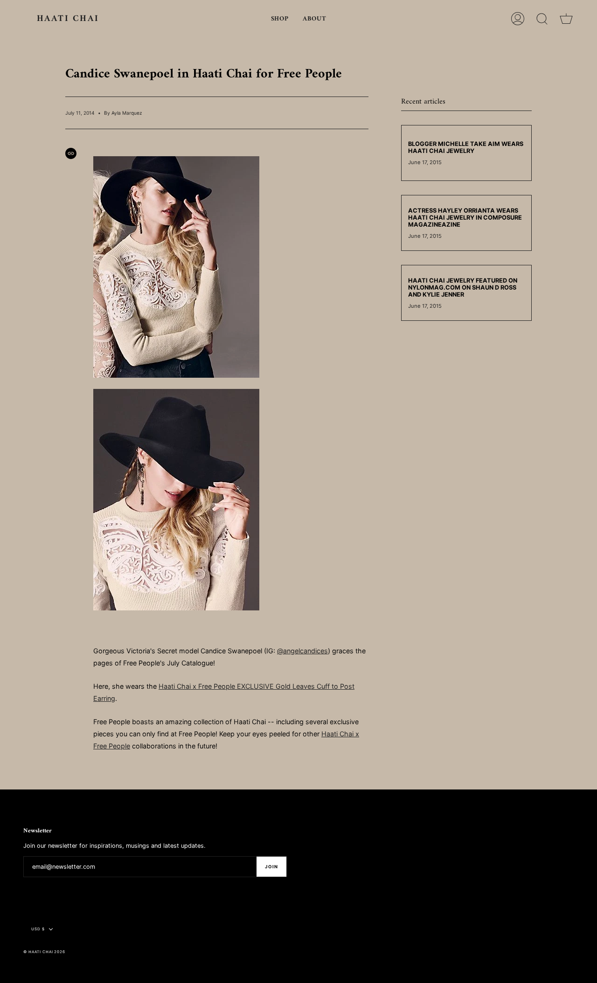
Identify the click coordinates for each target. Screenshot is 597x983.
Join (271, 866)
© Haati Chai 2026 (44, 951)
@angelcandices (302, 651)
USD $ (38, 929)
